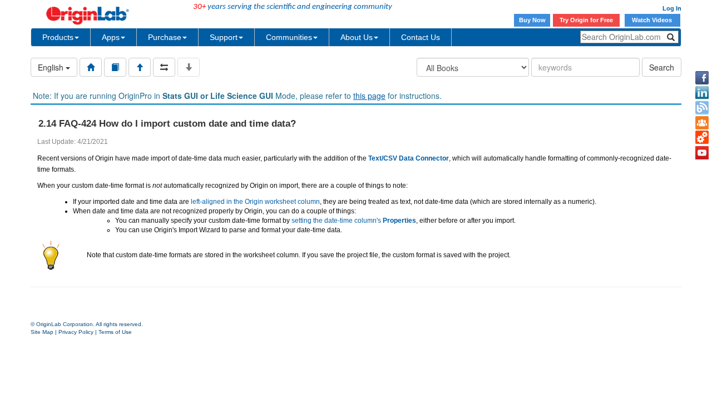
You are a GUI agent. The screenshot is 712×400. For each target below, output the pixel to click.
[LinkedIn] (702, 93)
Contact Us (420, 37)
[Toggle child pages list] (188, 67)
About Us (356, 37)
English (52, 67)
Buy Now (532, 20)
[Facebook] (702, 78)
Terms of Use (115, 332)
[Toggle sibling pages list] (164, 67)
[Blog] (702, 108)
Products (57, 37)
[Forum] (702, 123)
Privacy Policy (75, 332)
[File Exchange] (702, 138)
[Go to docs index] (91, 67)
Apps (111, 37)
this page (369, 95)
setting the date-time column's (353, 220)
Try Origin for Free (586, 20)
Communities (289, 37)
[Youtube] (702, 153)
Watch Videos (653, 20)
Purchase (164, 37)
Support (224, 37)
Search (661, 67)
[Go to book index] (115, 67)
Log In (671, 8)
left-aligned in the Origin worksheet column (255, 202)
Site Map (42, 332)
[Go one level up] (139, 67)
